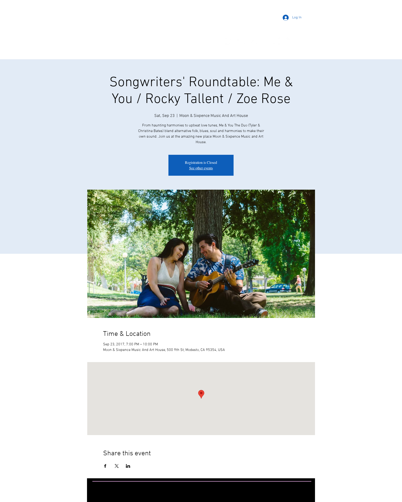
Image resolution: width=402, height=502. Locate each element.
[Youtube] (252, 41)
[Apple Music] (288, 41)
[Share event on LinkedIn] (128, 466)
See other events (201, 167)
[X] (264, 41)
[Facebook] (229, 41)
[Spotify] (276, 41)
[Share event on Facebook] (105, 466)
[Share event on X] (116, 466)
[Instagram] (241, 41)
